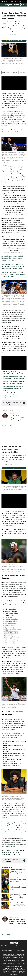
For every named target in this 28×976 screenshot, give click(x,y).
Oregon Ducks (5, 72)
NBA (8, 346)
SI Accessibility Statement (7, 950)
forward (21, 95)
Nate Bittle (20, 332)
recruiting (4, 322)
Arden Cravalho (5, 35)
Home (2, 433)
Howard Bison (14, 72)
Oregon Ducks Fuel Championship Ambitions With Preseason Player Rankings (13, 388)
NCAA (15, 729)
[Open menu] (2, 5)
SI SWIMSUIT (12, 1)
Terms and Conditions (21, 948)
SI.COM (3, 1)
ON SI (7, 1)
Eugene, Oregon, (13, 844)
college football (19, 517)
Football (8, 433)
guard (22, 314)
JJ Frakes (19, 318)
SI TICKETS (19, 1)
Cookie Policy (19, 945)
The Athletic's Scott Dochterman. (13, 605)
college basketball (15, 121)
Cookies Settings (20, 950)
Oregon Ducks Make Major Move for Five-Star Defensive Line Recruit (13, 382)
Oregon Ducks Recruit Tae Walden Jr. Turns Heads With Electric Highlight (14, 377)
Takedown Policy (5, 948)
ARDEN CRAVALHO (13, 414)
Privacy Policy (4, 945)
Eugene (5, 125)
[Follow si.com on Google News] (24, 403)
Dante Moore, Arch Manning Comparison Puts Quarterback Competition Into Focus (12, 395)
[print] (11, 426)
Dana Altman (16, 99)
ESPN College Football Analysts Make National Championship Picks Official (14, 373)
